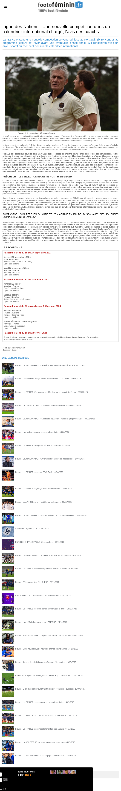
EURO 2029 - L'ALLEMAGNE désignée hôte (34, 542)
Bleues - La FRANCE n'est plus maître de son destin (37, 445)
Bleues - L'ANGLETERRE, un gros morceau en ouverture (39, 742)
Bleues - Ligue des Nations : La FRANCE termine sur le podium (42, 555)
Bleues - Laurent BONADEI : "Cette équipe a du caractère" (40, 756)
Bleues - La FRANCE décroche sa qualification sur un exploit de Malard (45, 392)
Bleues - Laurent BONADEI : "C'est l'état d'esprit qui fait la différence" (44, 365)
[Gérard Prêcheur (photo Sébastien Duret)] (61, 57)
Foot (24, 774)
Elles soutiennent (26, 771)
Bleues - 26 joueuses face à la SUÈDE (31, 582)
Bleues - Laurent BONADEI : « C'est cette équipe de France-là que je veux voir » (49, 419)
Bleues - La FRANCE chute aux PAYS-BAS (33, 472)
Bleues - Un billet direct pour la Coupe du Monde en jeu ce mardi (43, 405)
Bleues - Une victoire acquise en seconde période (36, 432)
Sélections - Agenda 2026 (26, 529)
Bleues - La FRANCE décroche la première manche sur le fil (41, 569)
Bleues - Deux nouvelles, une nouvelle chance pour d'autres (41, 649)
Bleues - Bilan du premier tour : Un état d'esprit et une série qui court (44, 689)
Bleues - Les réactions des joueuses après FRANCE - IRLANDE (42, 379)
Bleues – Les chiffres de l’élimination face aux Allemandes (40, 662)
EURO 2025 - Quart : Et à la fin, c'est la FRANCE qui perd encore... (43, 675)
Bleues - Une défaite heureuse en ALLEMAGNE (35, 622)
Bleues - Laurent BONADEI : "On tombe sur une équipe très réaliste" (44, 459)
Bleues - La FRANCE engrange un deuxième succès (37, 489)
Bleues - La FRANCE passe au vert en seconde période (39, 702)
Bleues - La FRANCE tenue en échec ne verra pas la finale (40, 609)
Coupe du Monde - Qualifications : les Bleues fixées (37, 595)
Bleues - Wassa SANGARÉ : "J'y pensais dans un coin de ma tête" (43, 635)
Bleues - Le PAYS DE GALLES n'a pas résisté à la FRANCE (40, 716)
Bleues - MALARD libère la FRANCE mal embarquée (38, 502)
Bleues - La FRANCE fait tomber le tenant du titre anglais (39, 729)
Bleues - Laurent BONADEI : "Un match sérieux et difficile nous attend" (45, 515)
